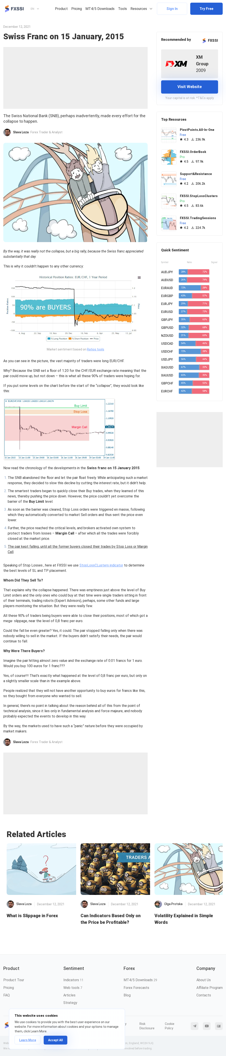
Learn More (27, 1040)
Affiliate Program (209, 988)
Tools (122, 9)
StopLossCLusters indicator (101, 565)
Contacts (203, 995)
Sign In (172, 9)
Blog (127, 995)
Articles (69, 995)
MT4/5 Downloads (100, 9)
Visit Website (189, 86)
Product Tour (13, 980)
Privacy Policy (121, 1026)
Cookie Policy (169, 1026)
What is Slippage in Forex (32, 915)
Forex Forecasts (136, 988)
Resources (138, 9)
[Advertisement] (75, 78)
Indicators (73, 980)
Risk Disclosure (146, 1026)
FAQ (6, 995)
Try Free (206, 9)
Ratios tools (95, 349)
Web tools (72, 988)
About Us (203, 980)
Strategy (70, 1003)
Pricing (76, 9)
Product (61, 9)
